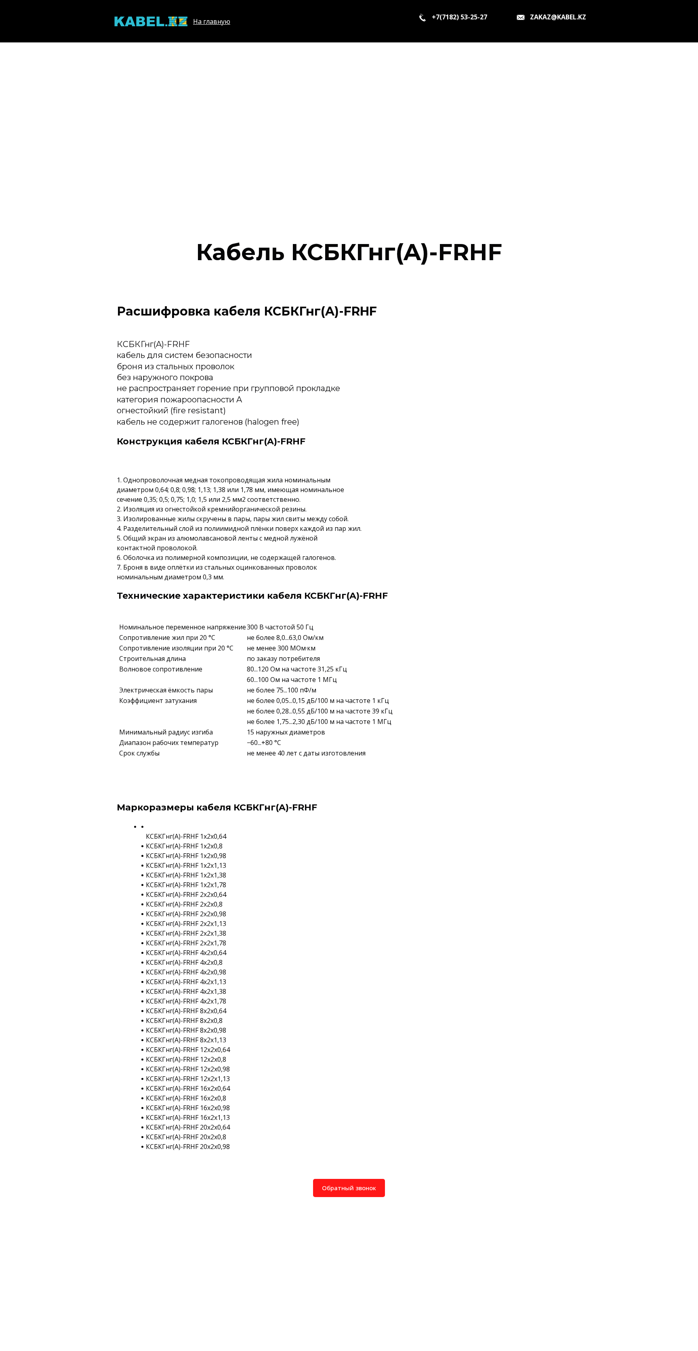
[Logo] (150, 21)
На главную (211, 21)
